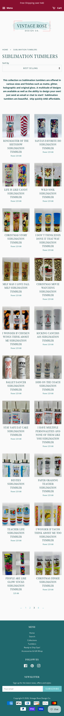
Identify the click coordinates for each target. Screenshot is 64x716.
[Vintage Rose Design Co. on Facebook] (25, 666)
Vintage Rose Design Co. (40, 698)
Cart (59, 7)
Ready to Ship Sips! (32, 647)
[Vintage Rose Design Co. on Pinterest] (32, 666)
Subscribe (52, 688)
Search (32, 636)
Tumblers (32, 644)
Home (32, 633)
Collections (32, 640)
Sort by (5, 63)
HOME (5, 50)
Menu (9, 7)
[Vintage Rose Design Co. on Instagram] (38, 666)
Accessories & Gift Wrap (32, 651)
